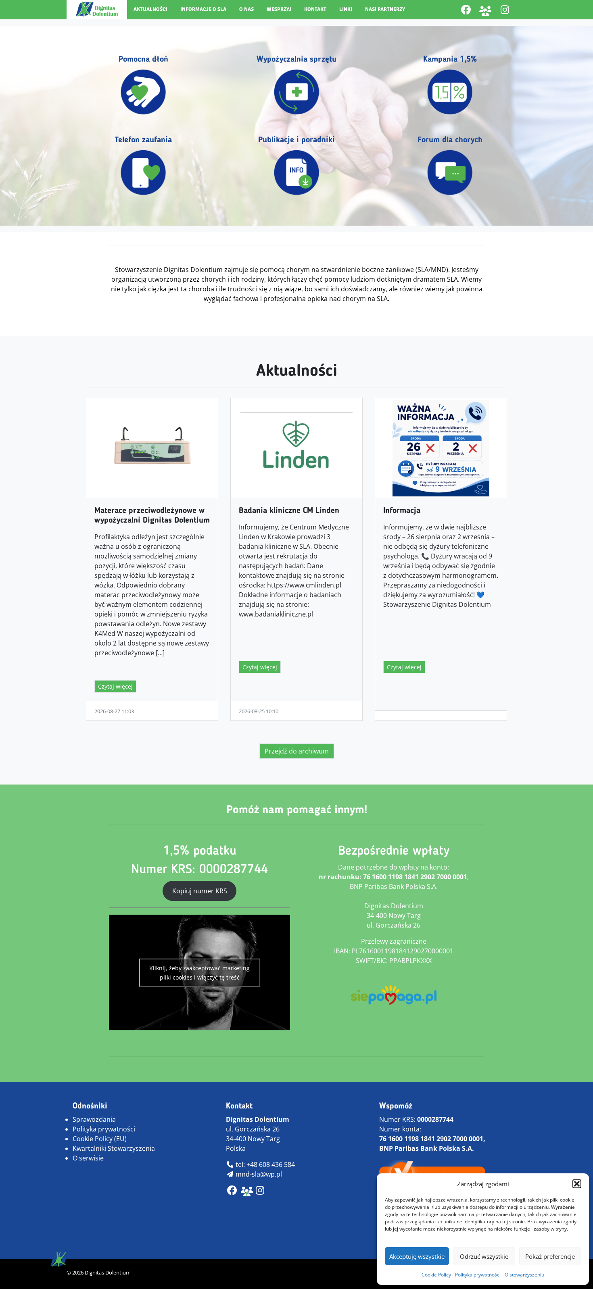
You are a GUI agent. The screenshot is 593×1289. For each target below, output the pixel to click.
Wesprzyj (279, 9)
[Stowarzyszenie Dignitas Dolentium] (97, 9)
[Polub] (466, 9)
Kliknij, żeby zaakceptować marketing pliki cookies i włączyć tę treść (199, 972)
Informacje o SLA (203, 9)
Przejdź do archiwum (297, 751)
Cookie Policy (436, 1274)
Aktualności (150, 9)
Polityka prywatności (478, 1274)
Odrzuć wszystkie (484, 1256)
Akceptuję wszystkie (417, 1256)
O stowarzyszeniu (524, 1274)
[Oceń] (260, 1191)
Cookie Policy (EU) (100, 1138)
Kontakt (315, 9)
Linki (345, 9)
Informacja (401, 511)
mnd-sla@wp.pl (258, 1174)
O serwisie (88, 1158)
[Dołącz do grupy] (485, 9)
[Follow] (504, 9)
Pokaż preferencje (550, 1256)
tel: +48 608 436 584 (264, 1164)
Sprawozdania (94, 1119)
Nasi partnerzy (385, 9)
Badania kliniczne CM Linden (289, 511)
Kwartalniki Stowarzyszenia (114, 1148)
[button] (577, 1184)
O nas (246, 9)
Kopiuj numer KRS (199, 890)
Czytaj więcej (115, 686)
